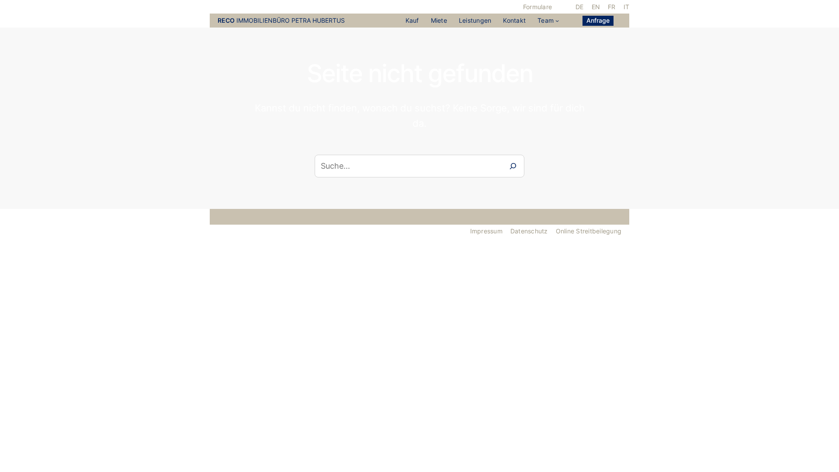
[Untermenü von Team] (557, 20)
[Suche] (513, 166)
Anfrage (598, 20)
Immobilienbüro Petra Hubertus (281, 20)
